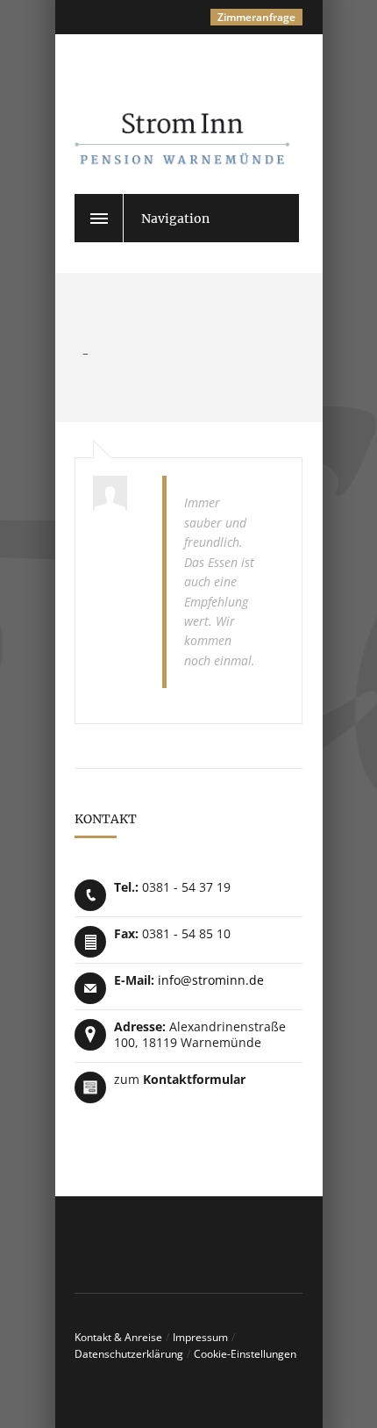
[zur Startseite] (206, 120)
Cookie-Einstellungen (245, 1353)
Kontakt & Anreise (118, 1337)
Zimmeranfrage (256, 17)
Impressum (200, 1337)
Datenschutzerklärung (129, 1353)
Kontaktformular (194, 1079)
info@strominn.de (211, 980)
